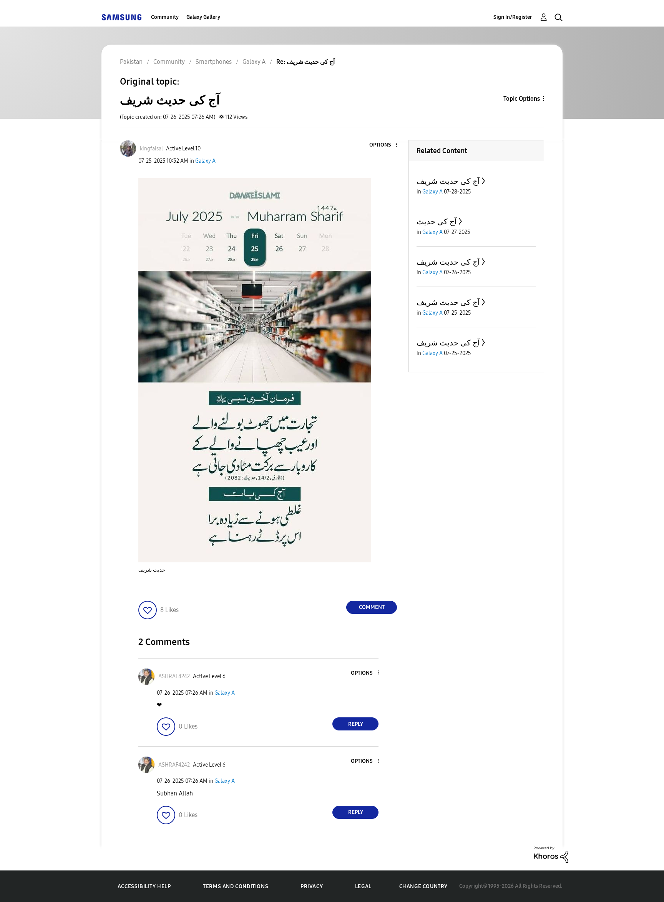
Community (165, 17)
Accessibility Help (144, 886)
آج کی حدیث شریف (448, 181)
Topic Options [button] (521, 98)
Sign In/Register (512, 17)
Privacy (311, 886)
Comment (372, 607)
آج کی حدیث (437, 221)
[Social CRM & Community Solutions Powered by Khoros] (551, 854)
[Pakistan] (121, 17)
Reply (355, 724)
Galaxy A (205, 161)
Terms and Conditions (235, 886)
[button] (383, 145)
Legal (363, 886)
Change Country (423, 886)
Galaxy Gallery (203, 17)
